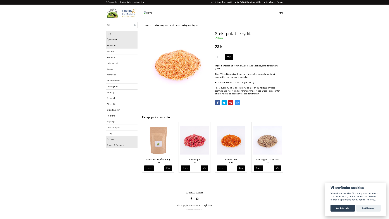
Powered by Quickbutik (194, 209)
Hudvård (111, 115)
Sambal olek (231, 159)
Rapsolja (111, 121)
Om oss (110, 139)
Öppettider (112, 39)
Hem (109, 33)
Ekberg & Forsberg (115, 145)
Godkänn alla (342, 208)
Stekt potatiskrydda (190, 25)
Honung (110, 92)
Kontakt (199, 192)
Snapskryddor (113, 80)
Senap (110, 69)
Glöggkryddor (113, 109)
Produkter (111, 45)
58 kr (158, 162)
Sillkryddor (112, 104)
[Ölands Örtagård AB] (121, 12)
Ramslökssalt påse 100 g (158, 159)
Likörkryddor (113, 86)
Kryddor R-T (175, 25)
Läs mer (149, 168)
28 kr (194, 162)
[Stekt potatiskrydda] (177, 63)
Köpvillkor (190, 192)
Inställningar (368, 208)
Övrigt (109, 133)
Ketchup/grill (113, 63)
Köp (229, 56)
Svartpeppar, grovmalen (267, 159)
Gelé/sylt (111, 98)
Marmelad (111, 74)
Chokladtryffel (113, 127)
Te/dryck (111, 57)
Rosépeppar (194, 159)
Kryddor (110, 51)
